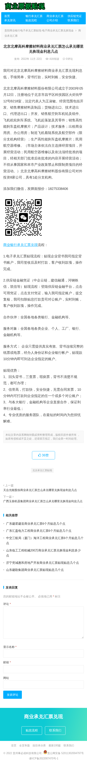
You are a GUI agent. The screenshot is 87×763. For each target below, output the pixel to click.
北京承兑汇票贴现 (42, 470)
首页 (7, 16)
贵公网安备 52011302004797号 (65, 753)
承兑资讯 (10, 20)
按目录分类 (39, 745)
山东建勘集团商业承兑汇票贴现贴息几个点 (35, 569)
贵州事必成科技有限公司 (27, 753)
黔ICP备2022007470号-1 (44, 758)
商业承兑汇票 (55, 16)
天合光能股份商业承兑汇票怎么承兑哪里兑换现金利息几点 (40, 490)
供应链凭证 (75, 16)
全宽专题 (24, 745)
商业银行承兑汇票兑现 (20, 245)
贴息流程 (31, 20)
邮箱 (7, 662)
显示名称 (9, 646)
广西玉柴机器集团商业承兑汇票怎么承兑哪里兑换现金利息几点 (43, 501)
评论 (7, 604)
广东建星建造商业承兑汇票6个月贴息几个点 (35, 523)
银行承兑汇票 (33, 16)
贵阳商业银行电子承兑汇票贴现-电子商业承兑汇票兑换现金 (39, 30)
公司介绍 (52, 20)
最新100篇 (55, 745)
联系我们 (73, 20)
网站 (6, 678)
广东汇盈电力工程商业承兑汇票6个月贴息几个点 (38, 530)
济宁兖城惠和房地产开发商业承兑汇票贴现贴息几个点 (42, 562)
